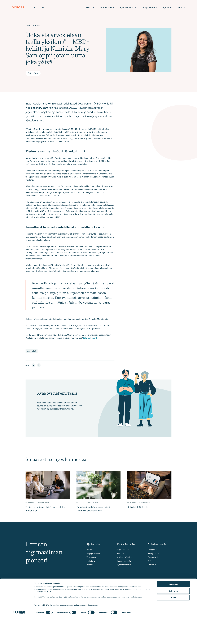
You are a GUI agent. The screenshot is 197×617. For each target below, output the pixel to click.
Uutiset (89, 550)
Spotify (151, 565)
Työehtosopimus (124, 565)
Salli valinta (173, 591)
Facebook (152, 557)
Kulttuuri (120, 553)
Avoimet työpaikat (124, 557)
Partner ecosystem (124, 561)
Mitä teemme (106, 7)
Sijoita (166, 7)
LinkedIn (151, 550)
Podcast (90, 565)
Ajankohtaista (126, 7)
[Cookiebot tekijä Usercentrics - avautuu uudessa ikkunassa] (19, 612)
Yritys (180, 7)
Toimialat (87, 7)
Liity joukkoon (148, 7)
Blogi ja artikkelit (93, 553)
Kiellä (173, 598)
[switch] (72, 612)
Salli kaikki (173, 584)
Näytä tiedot (126, 612)
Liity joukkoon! (90, 338)
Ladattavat (91, 561)
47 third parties (52, 605)
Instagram (152, 553)
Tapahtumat (91, 557)
